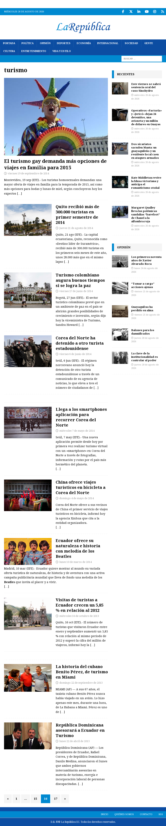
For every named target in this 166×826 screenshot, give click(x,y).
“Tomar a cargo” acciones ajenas (142, 285)
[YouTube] (146, 11)
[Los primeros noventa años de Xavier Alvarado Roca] (120, 261)
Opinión (45, 43)
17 (55, 798)
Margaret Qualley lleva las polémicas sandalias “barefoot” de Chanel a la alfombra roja (145, 214)
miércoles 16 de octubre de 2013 (79, 615)
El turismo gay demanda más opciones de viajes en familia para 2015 (55, 164)
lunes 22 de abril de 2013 (74, 741)
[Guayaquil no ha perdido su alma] (120, 311)
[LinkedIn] (138, 11)
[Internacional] (28, 351)
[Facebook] (123, 11)
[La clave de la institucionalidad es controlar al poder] (120, 358)
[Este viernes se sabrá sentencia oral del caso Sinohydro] (120, 88)
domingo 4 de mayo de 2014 (76, 498)
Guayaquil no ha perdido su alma (142, 308)
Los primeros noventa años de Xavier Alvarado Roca (146, 260)
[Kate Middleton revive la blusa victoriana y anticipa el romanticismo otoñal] (120, 182)
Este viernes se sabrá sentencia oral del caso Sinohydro (146, 87)
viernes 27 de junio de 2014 (76, 291)
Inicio (104, 814)
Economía (84, 43)
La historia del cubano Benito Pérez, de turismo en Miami (82, 672)
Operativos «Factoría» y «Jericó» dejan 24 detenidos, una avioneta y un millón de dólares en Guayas (146, 117)
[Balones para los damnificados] (120, 334)
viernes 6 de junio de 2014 (75, 354)
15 (35, 798)
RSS (161, 814)
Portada (9, 43)
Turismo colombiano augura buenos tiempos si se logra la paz (80, 280)
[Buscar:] (141, 58)
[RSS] (162, 11)
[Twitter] (130, 11)
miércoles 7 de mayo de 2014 (77, 430)
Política (27, 43)
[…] (19, 193)
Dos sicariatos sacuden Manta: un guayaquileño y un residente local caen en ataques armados (145, 151)
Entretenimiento (33, 51)
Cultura (9, 51)
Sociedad (131, 43)
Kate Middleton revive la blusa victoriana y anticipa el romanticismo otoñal (146, 183)
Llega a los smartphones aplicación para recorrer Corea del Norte (81, 417)
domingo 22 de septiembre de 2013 (81, 682)
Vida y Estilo (61, 51)
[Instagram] (154, 11)
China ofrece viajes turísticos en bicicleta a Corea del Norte (80, 487)
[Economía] (28, 290)
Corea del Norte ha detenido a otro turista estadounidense (80, 343)
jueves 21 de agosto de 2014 (76, 228)
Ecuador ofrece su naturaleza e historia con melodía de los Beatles (78, 548)
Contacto (146, 814)
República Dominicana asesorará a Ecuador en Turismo (80, 730)
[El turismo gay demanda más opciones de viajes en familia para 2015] (56, 117)
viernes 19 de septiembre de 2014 (28, 173)
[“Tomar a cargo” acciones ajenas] (120, 288)
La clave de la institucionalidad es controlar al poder (144, 357)
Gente (148, 43)
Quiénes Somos (124, 814)
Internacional (107, 43)
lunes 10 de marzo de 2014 (75, 561)
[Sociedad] (28, 220)
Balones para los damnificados (142, 331)
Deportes (63, 43)
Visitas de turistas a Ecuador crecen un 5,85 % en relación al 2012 (79, 605)
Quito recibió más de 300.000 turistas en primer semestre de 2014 (77, 214)
